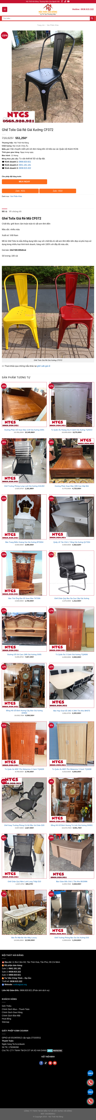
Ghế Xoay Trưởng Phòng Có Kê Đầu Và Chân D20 (24, 825)
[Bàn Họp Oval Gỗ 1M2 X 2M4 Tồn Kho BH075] (71, 685)
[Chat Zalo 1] (90, 1073)
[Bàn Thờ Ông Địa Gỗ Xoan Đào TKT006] (24, 573)
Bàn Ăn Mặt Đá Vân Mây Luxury (24, 938)
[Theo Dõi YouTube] (68, 1)
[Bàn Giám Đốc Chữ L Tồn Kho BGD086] (71, 856)
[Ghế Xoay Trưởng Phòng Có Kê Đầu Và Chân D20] (24, 800)
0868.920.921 (25, 162)
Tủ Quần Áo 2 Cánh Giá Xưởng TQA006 (72, 654)
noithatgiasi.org (20, 984)
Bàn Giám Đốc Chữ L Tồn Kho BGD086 (71, 881)
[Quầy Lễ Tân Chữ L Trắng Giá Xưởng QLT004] (71, 516)
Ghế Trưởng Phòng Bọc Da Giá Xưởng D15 (71, 938)
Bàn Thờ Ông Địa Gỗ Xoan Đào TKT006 (24, 598)
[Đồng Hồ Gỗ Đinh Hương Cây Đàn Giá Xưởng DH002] (24, 685)
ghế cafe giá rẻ (43, 366)
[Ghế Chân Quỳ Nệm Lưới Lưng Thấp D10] (24, 856)
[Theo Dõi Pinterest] (50, 1063)
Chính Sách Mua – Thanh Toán (16, 1009)
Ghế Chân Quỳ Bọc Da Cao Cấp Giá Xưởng (71, 598)
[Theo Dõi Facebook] (62, 1)
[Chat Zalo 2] (90, 1092)
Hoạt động (6, 1019)
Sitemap (5, 1022)
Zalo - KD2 (57, 191)
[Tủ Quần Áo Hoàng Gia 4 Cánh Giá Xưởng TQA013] (71, 404)
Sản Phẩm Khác (53, 25)
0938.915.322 (25, 168)
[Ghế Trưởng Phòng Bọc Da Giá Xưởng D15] (71, 912)
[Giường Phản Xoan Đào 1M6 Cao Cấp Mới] (71, 460)
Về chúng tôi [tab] (15, 211)
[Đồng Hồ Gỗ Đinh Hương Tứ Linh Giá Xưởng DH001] (71, 800)
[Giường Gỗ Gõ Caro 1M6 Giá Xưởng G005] (24, 629)
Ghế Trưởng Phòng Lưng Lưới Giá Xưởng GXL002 (24, 486)
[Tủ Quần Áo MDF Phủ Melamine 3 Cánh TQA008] (71, 743)
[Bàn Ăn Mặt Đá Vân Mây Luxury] (24, 912)
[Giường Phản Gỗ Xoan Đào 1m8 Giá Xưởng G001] (24, 404)
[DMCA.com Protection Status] (54, 1050)
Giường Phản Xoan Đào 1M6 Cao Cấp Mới (72, 486)
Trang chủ (40, 25)
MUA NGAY (24, 182)
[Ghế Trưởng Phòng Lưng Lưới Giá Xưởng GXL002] (24, 460)
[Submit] (92, 18)
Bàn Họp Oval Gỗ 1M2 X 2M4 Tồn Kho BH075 (71, 711)
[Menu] (4, 9)
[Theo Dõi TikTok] (65, 1)
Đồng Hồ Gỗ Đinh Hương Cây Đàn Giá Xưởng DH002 (24, 712)
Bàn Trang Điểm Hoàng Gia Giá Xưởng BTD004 (24, 542)
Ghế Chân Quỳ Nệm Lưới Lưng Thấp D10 (24, 881)
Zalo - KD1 (20, 191)
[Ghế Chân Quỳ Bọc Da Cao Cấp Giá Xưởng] (71, 573)
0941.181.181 (25, 165)
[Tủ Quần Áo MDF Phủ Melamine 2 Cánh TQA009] (24, 743)
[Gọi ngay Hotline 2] (90, 1101)
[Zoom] (5, 119)
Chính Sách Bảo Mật (11, 1016)
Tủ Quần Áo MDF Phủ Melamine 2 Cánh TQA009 (24, 769)
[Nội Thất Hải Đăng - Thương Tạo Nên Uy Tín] (48, 9)
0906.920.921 (26, 990)
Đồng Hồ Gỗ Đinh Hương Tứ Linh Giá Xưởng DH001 (72, 825)
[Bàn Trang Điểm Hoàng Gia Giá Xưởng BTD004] (24, 516)
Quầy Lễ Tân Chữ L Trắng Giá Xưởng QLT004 (71, 542)
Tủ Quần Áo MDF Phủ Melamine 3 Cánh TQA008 (71, 769)
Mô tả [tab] (4, 211)
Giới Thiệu (6, 1006)
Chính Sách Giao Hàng (12, 1012)
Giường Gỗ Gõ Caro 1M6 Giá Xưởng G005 (24, 654)
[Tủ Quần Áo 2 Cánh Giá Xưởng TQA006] (71, 629)
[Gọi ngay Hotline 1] (90, 1082)
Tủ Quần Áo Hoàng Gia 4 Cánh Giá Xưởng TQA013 (71, 430)
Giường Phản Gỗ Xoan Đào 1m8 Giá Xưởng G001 (24, 430)
